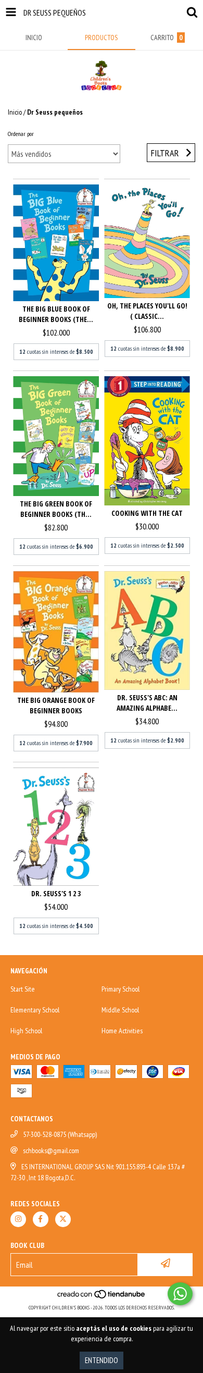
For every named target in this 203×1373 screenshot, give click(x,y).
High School (26, 1030)
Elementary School (34, 1010)
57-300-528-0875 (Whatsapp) (60, 1134)
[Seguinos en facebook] (40, 1219)
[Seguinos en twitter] (63, 1219)
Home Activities (122, 1030)
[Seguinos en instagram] (18, 1219)
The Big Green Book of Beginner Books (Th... (56, 509)
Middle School (120, 1010)
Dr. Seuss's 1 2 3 (56, 893)
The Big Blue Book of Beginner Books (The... (56, 314)
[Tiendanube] (101, 1297)
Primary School (120, 989)
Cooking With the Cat (147, 513)
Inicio (15, 112)
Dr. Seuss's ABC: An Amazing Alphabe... (147, 702)
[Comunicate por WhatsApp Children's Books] (180, 1293)
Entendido (101, 1360)
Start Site (22, 989)
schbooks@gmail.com (51, 1150)
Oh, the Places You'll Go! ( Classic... (147, 311)
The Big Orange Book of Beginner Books (56, 705)
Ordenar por (21, 134)
